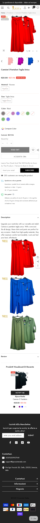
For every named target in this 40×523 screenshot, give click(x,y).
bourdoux (17, 407)
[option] (20, 34)
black (14, 407)
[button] (29, 7)
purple (19, 407)
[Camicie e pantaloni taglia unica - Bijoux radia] (20, 258)
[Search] (8, 8)
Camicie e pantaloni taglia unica (20, 399)
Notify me (20, 393)
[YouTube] (28, 442)
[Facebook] (10, 442)
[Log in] (25, 8)
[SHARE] (37, 150)
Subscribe (29, 170)
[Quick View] (27, 377)
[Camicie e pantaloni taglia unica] (20, 380)
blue (22, 407)
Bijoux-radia (20, 396)
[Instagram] (16, 442)
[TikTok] (22, 442)
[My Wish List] (38, 8)
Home (3, 13)
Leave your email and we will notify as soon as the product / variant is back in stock (19, 164)
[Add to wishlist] (33, 150)
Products (10, 13)
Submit (31, 435)
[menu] (2, 7)
